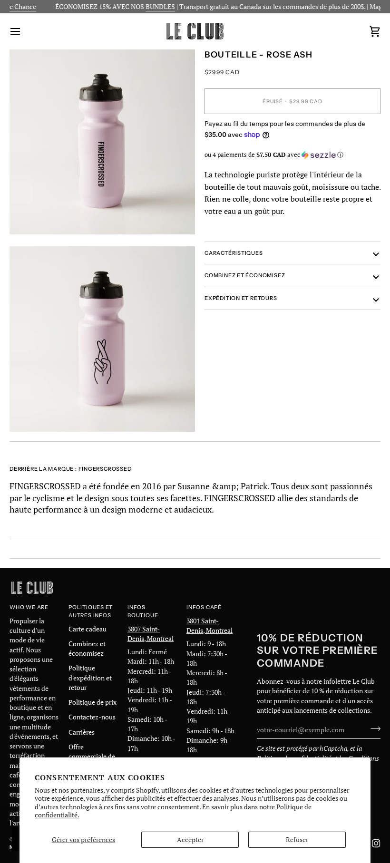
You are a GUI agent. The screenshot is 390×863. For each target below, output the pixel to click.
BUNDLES (151, 6)
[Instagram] (376, 843)
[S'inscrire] (372, 728)
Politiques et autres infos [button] (90, 611)
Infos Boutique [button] (142, 611)
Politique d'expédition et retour (90, 678)
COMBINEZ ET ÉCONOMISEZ (245, 275)
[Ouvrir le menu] (24, 31)
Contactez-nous (92, 717)
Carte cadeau (87, 629)
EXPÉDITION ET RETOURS (241, 298)
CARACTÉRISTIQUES (234, 253)
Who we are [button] (29, 607)
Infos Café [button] (204, 607)
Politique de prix (92, 702)
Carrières (81, 732)
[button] (292, 154)
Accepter (190, 839)
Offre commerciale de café (91, 757)
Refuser (297, 839)
